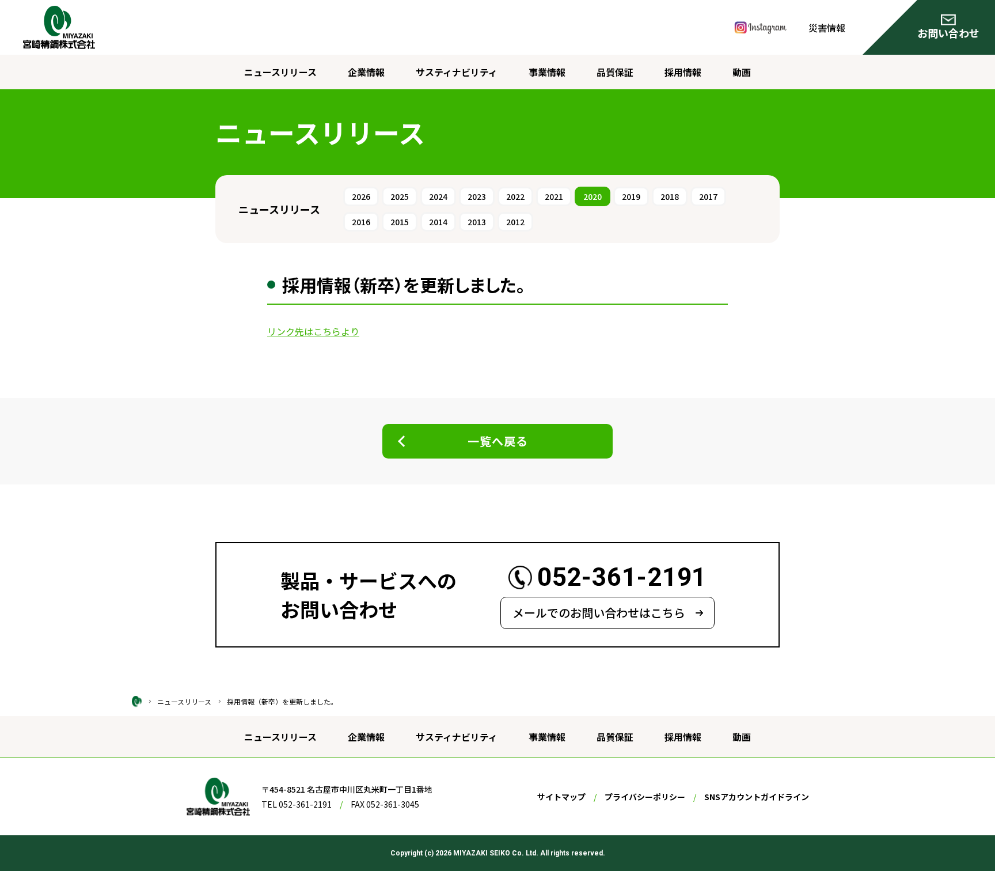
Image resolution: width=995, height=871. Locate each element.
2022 (515, 196)
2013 (477, 222)
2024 (438, 196)
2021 (554, 196)
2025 (399, 196)
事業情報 (547, 72)
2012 (515, 222)
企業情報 (366, 72)
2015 (399, 222)
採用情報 (682, 72)
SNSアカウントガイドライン (756, 797)
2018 (669, 196)
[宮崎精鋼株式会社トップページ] (137, 700)
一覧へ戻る (498, 441)
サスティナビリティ (457, 72)
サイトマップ (561, 797)
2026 (361, 196)
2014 (438, 222)
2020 (592, 196)
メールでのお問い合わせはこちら (598, 612)
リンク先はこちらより (313, 331)
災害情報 (826, 28)
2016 (361, 222)
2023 (477, 196)
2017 (708, 196)
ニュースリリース (280, 72)
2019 (631, 196)
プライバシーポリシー (645, 797)
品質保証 (615, 72)
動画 (741, 72)
